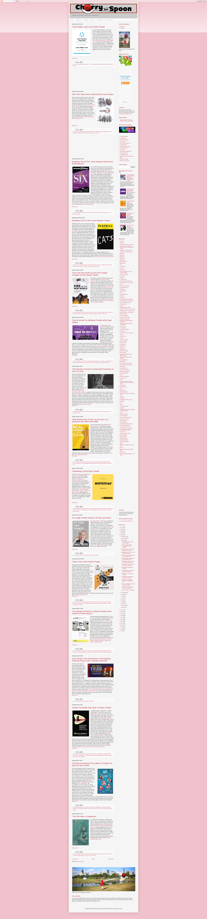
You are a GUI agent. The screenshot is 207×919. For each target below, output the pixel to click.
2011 (121, 628)
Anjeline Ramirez (79, 807)
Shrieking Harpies (99, 131)
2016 (121, 619)
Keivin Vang (78, 313)
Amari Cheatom (79, 601)
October (123, 540)
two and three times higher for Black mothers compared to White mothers (81, 491)
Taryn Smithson (90, 266)
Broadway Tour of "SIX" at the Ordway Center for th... (127, 550)
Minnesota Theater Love (88, 116)
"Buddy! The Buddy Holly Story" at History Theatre (91, 708)
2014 (121, 623)
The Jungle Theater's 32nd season (98, 521)
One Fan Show (123, 144)
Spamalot (122, 408)
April (122, 601)
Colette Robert (103, 508)
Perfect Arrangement (124, 371)
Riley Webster (93, 362)
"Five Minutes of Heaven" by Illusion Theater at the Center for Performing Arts (91, 612)
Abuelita (122, 242)
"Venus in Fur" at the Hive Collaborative (130, 226)
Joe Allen (109, 312)
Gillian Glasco (94, 601)
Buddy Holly (96, 713)
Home (72, 19)
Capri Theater (89, 361)
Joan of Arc (122, 331)
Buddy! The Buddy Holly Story (105, 718)
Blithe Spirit (122, 260)
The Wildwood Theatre (105, 325)
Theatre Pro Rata (106, 808)
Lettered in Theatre (124, 139)
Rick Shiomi (99, 313)
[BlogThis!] (77, 62)
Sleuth (121, 404)
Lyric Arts (82, 463)
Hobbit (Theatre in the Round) (126, 312)
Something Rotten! (124, 406)
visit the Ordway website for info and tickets (82, 204)
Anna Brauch (99, 461)
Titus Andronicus (123, 420)
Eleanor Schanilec (85, 64)
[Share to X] (79, 62)
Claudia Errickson (96, 361)
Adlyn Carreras (85, 461)
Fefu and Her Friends (124, 286)
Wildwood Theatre (105, 362)
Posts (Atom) (81, 861)
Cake (121, 265)
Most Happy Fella (124, 359)
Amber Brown (78, 650)
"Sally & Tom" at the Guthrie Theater (86, 562)
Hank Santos (105, 264)
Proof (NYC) (122, 385)
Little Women (123, 344)
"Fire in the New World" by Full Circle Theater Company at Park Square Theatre (89, 274)
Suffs (121, 412)
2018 (121, 615)
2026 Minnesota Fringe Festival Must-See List (130, 190)
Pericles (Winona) (124, 373)
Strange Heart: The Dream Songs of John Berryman (127, 410)
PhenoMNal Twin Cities (125, 146)
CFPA (88, 650)
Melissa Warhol (80, 362)
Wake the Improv (123, 438)
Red (121, 388)
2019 (121, 613)
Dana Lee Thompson (103, 411)
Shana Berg (109, 652)
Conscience (122, 276)
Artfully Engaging (124, 136)
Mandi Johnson (106, 807)
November (123, 538)
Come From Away (124, 274)
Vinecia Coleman (76, 511)
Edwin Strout (88, 853)
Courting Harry (123, 279)
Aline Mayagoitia (79, 212)
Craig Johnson (78, 64)
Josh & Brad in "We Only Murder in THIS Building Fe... (127, 581)
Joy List (121, 334)
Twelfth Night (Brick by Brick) (126, 423)
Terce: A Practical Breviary (125, 417)
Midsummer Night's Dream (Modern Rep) (126, 355)
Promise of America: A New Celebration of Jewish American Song (127, 382)
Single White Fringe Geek (125, 151)
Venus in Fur (123, 431)
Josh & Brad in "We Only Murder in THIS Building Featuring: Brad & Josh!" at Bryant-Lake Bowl (91, 660)
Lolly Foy (110, 853)
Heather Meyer (92, 807)
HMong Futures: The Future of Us (127, 310)
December (123, 536)
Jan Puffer (87, 755)
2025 (121, 529)
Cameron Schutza (96, 264)
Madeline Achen (99, 807)
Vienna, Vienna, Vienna (125, 433)
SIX (101, 212)
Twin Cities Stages (124, 159)
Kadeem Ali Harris (107, 601)
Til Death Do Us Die (124, 419)
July (122, 596)
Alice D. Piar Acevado (93, 461)
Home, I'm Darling (124, 315)
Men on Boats (123, 352)
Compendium (123, 138)
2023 (121, 532)
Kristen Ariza (80, 603)
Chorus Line (122, 270)
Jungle (121, 337)
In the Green (122, 326)
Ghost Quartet (123, 291)
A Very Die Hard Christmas (95, 689)
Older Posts (111, 859)
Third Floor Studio (84, 132)
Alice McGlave (78, 312)
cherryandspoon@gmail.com (125, 113)
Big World (122, 255)
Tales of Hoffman (123, 415)
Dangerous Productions (80, 131)
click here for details (86, 404)
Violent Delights (123, 435)
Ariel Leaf (92, 411)
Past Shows (100, 19)
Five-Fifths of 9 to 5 (124, 287)
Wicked (121, 447)
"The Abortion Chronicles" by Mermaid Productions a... (127, 562)
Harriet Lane (89, 780)
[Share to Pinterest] (82, 62)
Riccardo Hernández (94, 603)
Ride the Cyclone (124, 392)
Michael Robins (97, 652)
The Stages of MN (78, 118)
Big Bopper (100, 734)
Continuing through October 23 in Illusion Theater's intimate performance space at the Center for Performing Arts (101, 640)
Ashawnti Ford (78, 508)
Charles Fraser (93, 753)
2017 (121, 617)
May (122, 600)
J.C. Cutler (91, 64)
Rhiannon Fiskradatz (87, 808)
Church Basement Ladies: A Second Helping (126, 272)
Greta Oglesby (110, 508)
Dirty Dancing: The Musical (126, 281)
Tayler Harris (96, 266)
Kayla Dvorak (99, 853)
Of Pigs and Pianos (86, 555)
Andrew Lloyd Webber (80, 264)
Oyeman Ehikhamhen (93, 509)
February (123, 605)
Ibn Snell (109, 264)
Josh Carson (91, 701)
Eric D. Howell (92, 650)
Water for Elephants (124, 441)
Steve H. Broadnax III (103, 603)
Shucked (122, 401)
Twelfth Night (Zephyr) (125, 425)
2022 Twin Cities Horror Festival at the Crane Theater (92, 94)
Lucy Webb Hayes (83, 783)
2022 (121, 534)
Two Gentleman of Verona (125, 427)
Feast (121, 284)
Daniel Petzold (85, 601)
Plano (121, 374)
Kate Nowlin (75, 603)
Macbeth (122, 347)
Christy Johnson (86, 807)
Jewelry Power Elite (124, 329)
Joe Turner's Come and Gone (126, 332)
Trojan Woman (123, 422)
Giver (121, 292)
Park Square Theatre (92, 313)
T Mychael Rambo (81, 756)
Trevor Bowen (108, 509)
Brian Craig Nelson (88, 264)
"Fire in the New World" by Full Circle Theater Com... (128, 556)
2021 (121, 610)
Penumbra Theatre (101, 509)
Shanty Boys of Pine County (126, 399)
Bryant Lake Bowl (85, 701)
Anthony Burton (87, 411)
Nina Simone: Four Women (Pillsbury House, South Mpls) (126, 120)
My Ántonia (122, 366)
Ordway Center (97, 212)
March (122, 603)
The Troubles (106, 621)
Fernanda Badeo (100, 753)
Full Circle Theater (97, 312)
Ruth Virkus (78, 412)
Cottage (122, 277)
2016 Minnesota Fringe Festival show (79, 391)
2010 (121, 630)
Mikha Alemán (97, 463)
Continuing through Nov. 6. (81, 594)
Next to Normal (87, 362)
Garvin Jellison (98, 650)
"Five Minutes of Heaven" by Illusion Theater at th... (127, 577)
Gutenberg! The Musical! (125, 302)
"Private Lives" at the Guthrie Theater (130, 214)
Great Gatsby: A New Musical (126, 299)
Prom (121, 379)
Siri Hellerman (87, 855)
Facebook (122, 26)
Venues (92, 19)
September (124, 592)
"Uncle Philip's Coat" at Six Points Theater (88, 27)
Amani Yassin (78, 361)
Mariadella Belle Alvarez (89, 463)
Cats (101, 264)
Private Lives (123, 378)
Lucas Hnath (75, 855)
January (123, 607)
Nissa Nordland (79, 808)
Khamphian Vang (84, 313)
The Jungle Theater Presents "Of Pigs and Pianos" (91, 518)
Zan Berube (77, 214)
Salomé (121, 396)
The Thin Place (93, 855)
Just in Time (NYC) (124, 339)
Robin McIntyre (81, 855)
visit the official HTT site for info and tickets (103, 256)
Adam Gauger (78, 753)
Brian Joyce (91, 312)
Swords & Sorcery (124, 414)
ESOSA (89, 601)
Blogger (120, 908)
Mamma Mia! (123, 349)
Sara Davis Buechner (94, 555)
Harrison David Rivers (77, 509)
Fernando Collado (107, 753)
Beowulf (122, 253)
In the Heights (123, 327)
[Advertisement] (93, 79)
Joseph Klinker (108, 361)
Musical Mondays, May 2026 (126, 364)
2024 (121, 531)
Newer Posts (75, 859)
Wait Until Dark (123, 436)
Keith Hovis (93, 131)
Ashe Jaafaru (84, 508)
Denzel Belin (87, 131)
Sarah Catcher (99, 362)
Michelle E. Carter (76, 266)
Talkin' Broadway (124, 153)
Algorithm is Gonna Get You (126, 250)
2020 (121, 611)
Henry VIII (91, 195)
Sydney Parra (105, 212)
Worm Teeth (122, 452)
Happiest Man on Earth (125, 307)
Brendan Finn (84, 753)
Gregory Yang (104, 312)
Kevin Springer (105, 853)
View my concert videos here (126, 521)
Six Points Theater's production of (103, 40)
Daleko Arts (83, 853)
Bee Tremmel (84, 361)
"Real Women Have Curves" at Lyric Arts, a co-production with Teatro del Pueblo (90, 420)
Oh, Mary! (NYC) (123, 368)
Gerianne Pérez (90, 212)
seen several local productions (100, 346)
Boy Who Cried (123, 261)
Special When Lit (106, 131)
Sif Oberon (100, 808)
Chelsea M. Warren (96, 508)
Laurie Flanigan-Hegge (93, 755)
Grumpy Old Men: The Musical (126, 300)
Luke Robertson (86, 603)
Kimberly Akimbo (123, 341)
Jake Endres (81, 755)
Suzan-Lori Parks (79, 604)
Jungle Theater (79, 555)
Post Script (122, 149)
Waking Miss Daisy (124, 439)
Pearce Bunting (103, 652)
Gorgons (122, 295)
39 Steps (122, 241)
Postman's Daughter (124, 376)
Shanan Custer (95, 808)
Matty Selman (96, 64)
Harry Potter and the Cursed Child (127, 309)
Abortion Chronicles (79, 411)
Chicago (122, 268)
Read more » (75, 58)
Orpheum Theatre (83, 266)
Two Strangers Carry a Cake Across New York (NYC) (126, 429)
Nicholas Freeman (108, 755)
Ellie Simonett (93, 853)
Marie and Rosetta (124, 351)
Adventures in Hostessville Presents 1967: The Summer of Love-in (127, 247)
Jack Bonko (102, 361)
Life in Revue (123, 141)
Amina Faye (84, 212)
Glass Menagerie (124, 294)
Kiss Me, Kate (123, 342)
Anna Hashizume (85, 312)
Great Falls (122, 297)
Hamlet (121, 305)
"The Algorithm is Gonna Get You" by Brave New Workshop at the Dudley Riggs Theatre (131, 177)
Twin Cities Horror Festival (93, 132)
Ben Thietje (78, 853)
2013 (121, 625)
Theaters (86, 19)
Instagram (122, 28)
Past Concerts (108, 19)
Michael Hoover (90, 652)
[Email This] (76, 62)
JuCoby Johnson (85, 509)
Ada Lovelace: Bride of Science (127, 244)
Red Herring (122, 390)
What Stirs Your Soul (124, 160)
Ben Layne (96, 411)
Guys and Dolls (123, 304)
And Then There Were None (126, 251)
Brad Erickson (78, 701)
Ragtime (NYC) (123, 386)
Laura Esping (78, 652)
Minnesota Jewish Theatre (105, 64)
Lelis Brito (78, 463)
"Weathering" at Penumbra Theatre (85, 471)
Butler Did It (122, 263)
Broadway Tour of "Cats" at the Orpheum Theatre (91, 221)
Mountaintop (123, 361)
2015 (121, 621)
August (123, 594)
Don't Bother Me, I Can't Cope (126, 282)
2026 (121, 527)
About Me (78, 19)
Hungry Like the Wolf (124, 319)
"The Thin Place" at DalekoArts (84, 816)
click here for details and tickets (98, 546)
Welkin (121, 443)
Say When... (122, 398)
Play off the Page (124, 148)
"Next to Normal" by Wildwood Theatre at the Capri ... (127, 559)
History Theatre (76, 755)
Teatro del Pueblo (103, 463)
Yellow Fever (104, 313)
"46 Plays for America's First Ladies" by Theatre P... (127, 587)
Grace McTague (105, 650)
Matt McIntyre (101, 755)
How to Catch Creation (125, 317)
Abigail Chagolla (79, 461)
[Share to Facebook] (80, 62)
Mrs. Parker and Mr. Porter (125, 363)
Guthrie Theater (101, 601)
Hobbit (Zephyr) (123, 314)
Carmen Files (123, 266)
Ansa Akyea (83, 650)
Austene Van (89, 508)
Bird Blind (122, 258)
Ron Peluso (75, 756)
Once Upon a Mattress (125, 369)
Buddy (88, 753)
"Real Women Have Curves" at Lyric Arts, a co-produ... (128, 565)
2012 (121, 626)
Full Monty (122, 289)
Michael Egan (84, 652)
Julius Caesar (123, 336)
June (122, 598)
